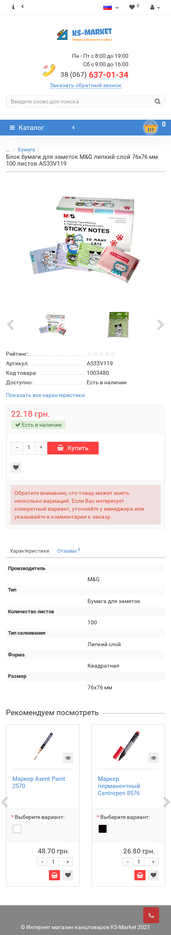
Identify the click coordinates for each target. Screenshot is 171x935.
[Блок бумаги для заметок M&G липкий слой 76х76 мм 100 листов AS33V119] (85, 239)
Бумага (26, 150)
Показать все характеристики (45, 395)
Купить (78, 448)
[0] (151, 127)
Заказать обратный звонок (86, 85)
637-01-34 (94, 75)
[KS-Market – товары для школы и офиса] (85, 34)
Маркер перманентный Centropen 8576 (119, 786)
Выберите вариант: (39, 817)
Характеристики (29, 551)
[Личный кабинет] (154, 7)
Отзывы (68, 550)
